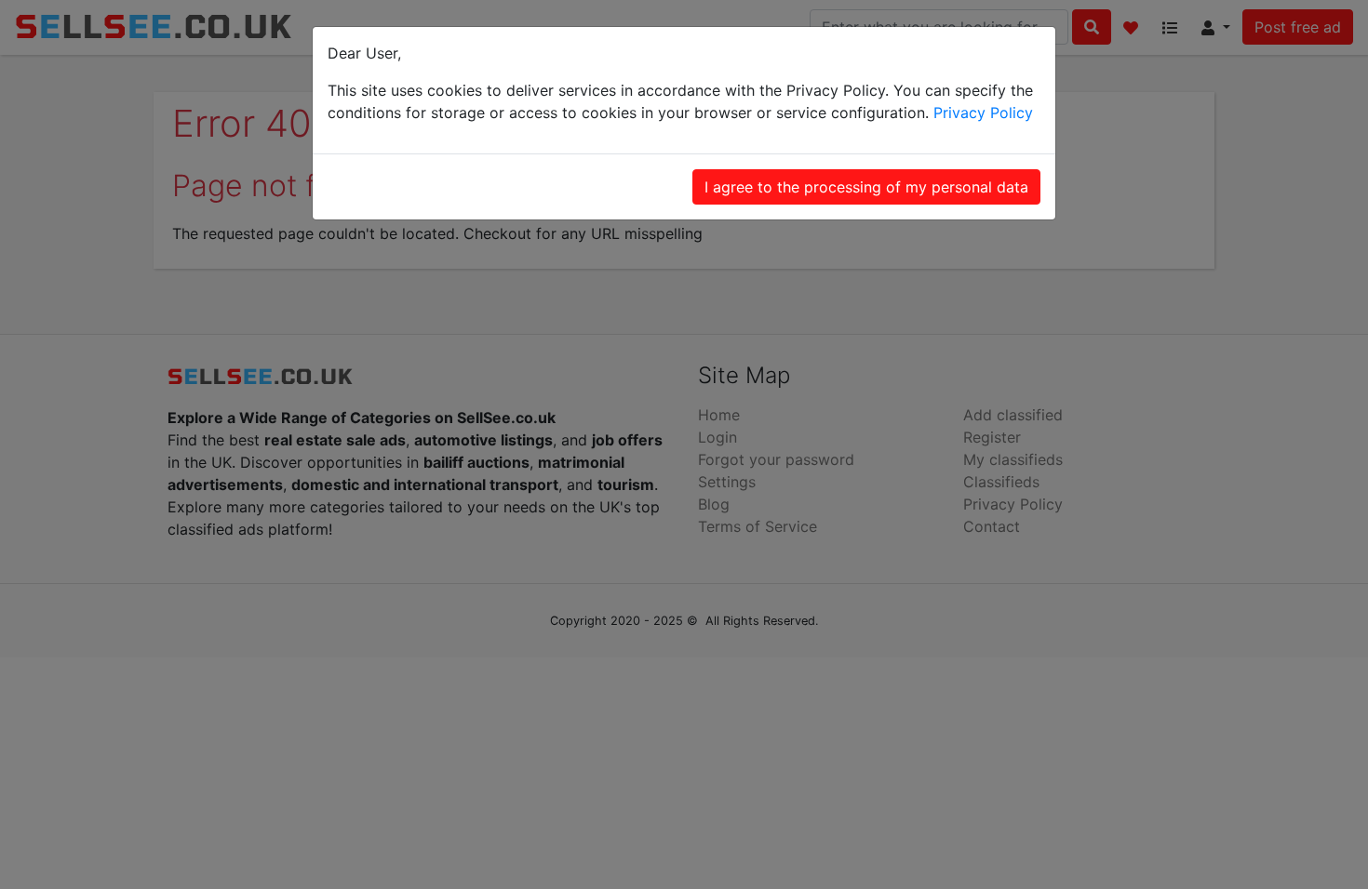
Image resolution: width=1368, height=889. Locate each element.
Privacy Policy (983, 112)
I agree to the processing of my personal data (866, 187)
